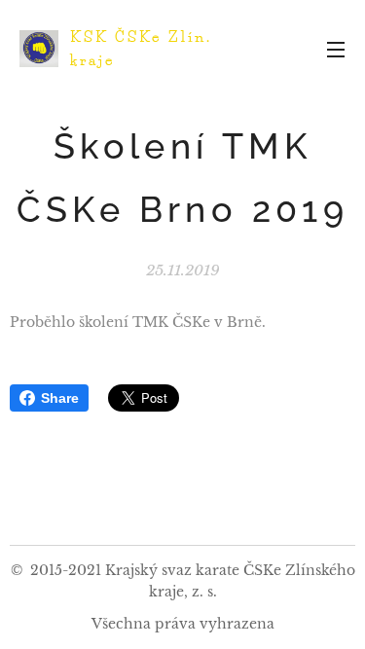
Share (60, 398)
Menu (335, 48)
